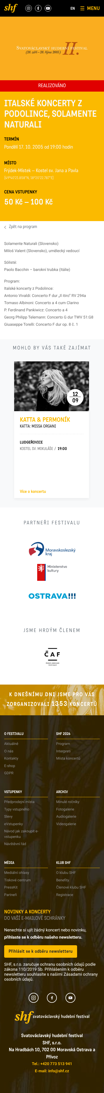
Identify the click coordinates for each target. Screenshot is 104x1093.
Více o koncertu (33, 492)
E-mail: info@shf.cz (52, 1071)
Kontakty (11, 759)
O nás (8, 751)
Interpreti (63, 751)
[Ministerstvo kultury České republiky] (52, 572)
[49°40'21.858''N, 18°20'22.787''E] (29, 178)
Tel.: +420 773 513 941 (52, 1064)
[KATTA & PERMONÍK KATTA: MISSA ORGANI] (51, 386)
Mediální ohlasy (16, 873)
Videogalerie (66, 824)
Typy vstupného (16, 809)
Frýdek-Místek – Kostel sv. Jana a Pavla (41, 171)
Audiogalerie (66, 817)
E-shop (9, 766)
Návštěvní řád (15, 844)
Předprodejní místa (19, 802)
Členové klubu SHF (71, 887)
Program (63, 744)
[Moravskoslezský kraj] (52, 549)
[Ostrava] (52, 596)
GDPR (9, 773)
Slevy (8, 817)
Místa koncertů (68, 759)
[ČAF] (52, 657)
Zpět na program (23, 227)
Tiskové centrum (17, 880)
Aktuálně (11, 744)
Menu (93, 8)
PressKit (10, 887)
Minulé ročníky (68, 802)
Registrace (64, 895)
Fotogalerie (65, 809)
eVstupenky (13, 824)
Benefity (62, 880)
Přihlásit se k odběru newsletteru (41, 951)
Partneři (10, 895)
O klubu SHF (66, 873)
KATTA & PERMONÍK (45, 422)
